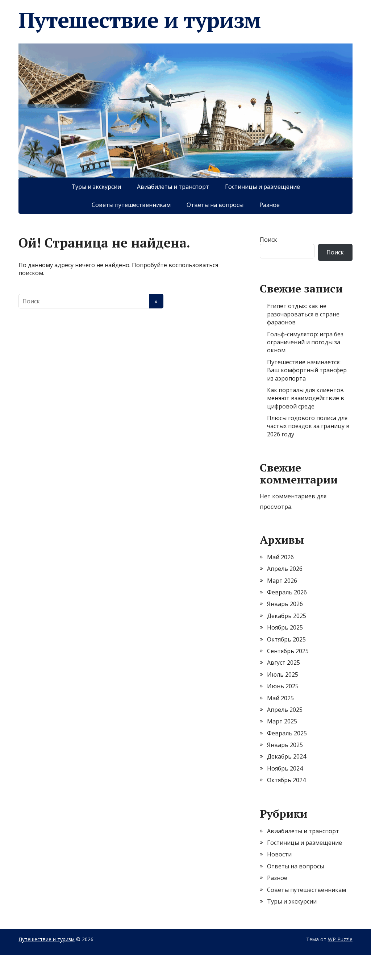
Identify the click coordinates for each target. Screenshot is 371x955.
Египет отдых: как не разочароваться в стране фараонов (303, 314)
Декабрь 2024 (286, 756)
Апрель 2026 (285, 569)
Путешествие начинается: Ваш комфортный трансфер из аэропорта (307, 370)
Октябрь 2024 (286, 780)
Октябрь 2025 (286, 639)
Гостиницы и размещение (262, 187)
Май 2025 (280, 698)
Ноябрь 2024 (285, 768)
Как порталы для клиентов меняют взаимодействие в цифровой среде (305, 398)
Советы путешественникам (131, 205)
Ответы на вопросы (215, 205)
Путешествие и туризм (139, 20)
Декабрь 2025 (286, 616)
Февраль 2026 (287, 592)
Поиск (268, 240)
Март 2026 (282, 581)
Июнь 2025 (283, 686)
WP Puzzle (340, 939)
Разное (269, 205)
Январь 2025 (285, 745)
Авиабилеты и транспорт (173, 187)
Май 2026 (280, 557)
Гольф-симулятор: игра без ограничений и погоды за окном (305, 342)
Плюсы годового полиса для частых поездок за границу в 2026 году (308, 426)
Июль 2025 (282, 674)
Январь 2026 (285, 604)
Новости (279, 854)
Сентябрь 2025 (288, 651)
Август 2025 (283, 663)
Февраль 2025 (287, 733)
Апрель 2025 (285, 710)
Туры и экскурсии (96, 187)
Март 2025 (282, 721)
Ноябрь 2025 (285, 627)
